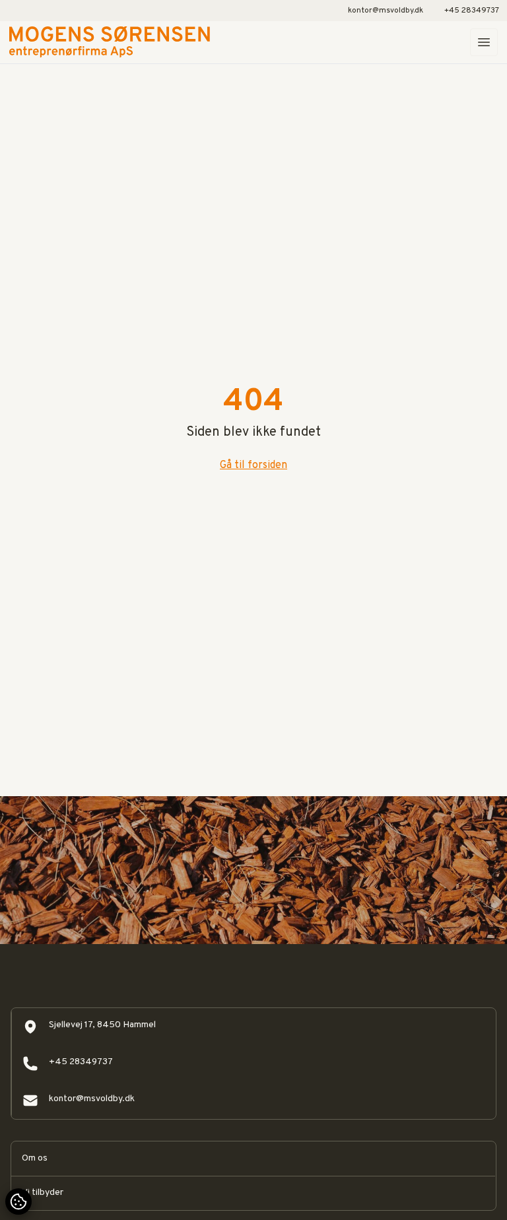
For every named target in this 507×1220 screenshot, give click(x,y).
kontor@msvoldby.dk (385, 10)
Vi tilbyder (42, 1192)
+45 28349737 (471, 10)
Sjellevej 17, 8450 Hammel (102, 1025)
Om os (35, 1158)
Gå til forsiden (253, 465)
